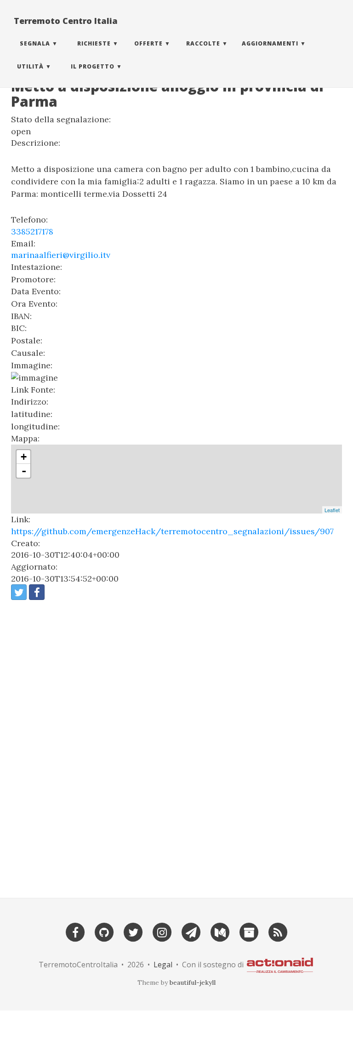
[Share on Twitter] (19, 592)
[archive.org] (249, 931)
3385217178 (32, 231)
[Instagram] (162, 931)
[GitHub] (104, 931)
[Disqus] (176, 745)
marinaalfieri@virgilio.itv (60, 255)
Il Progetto (92, 66)
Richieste (94, 43)
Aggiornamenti (270, 43)
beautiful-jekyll (193, 982)
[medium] (220, 931)
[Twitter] (133, 931)
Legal (163, 964)
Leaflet (332, 510)
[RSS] (278, 931)
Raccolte (203, 43)
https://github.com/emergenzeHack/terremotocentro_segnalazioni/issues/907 (172, 531)
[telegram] (191, 931)
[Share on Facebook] (37, 592)
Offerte (148, 43)
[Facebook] (75, 931)
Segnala (35, 43)
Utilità (30, 66)
